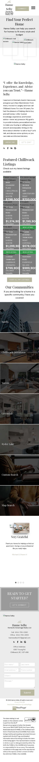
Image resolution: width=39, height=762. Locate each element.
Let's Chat (26, 142)
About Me (10, 142)
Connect (22, 9)
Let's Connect (19, 605)
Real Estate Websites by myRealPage (19, 704)
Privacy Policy (19, 702)
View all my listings (19, 280)
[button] (22, 8)
